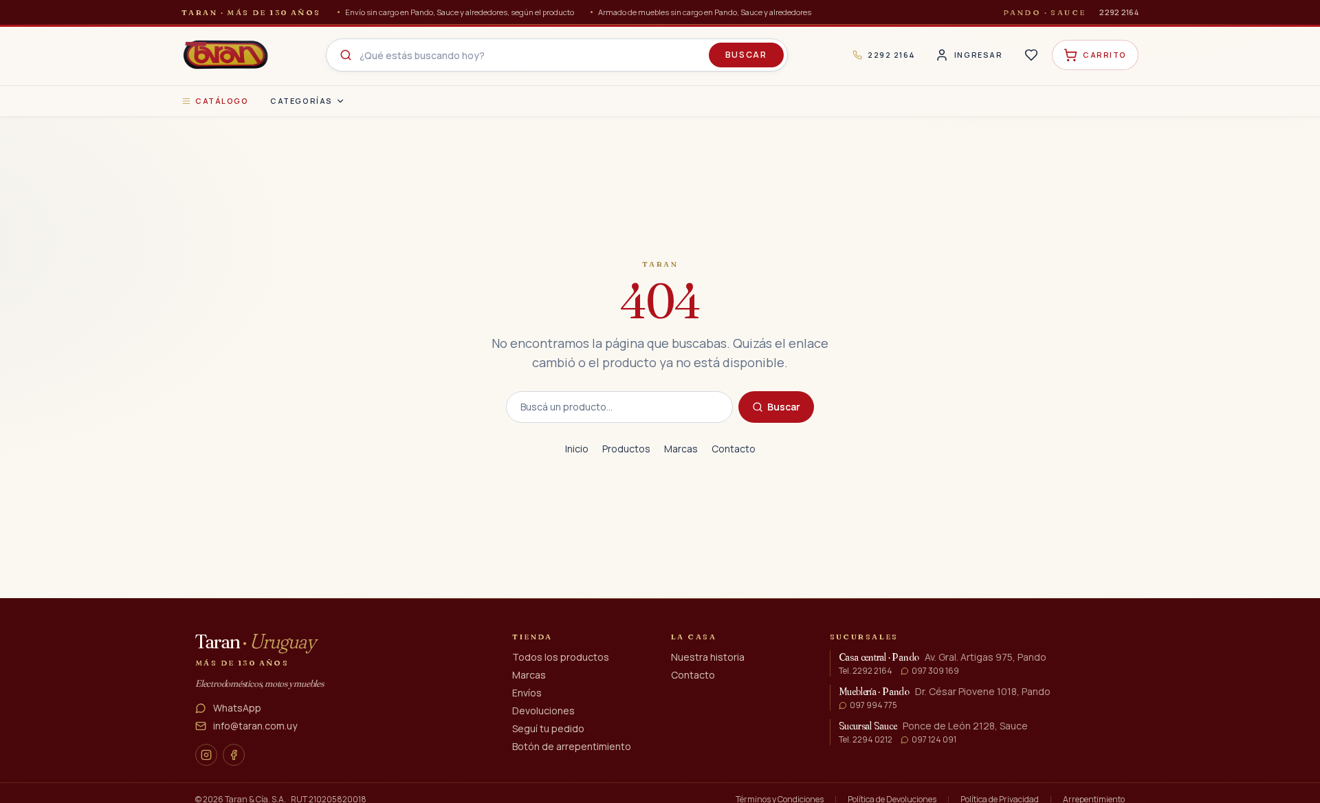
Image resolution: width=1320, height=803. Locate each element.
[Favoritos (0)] (1031, 55)
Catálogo (221, 101)
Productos (626, 448)
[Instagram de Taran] (206, 755)
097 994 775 (873, 705)
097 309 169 (935, 671)
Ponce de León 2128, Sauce (965, 725)
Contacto (734, 448)
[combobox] (557, 55)
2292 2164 (1118, 12)
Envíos (527, 692)
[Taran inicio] (226, 55)
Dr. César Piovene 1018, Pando (982, 691)
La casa (693, 636)
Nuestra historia (708, 656)
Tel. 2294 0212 (865, 739)
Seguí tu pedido (548, 728)
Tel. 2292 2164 (865, 671)
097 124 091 (934, 739)
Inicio (576, 448)
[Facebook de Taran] (234, 755)
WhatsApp (237, 707)
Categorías (301, 101)
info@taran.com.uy (255, 725)
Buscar (746, 54)
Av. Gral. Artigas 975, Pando (985, 656)
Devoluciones (543, 710)
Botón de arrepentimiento (571, 746)
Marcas (681, 448)
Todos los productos (560, 656)
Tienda (532, 636)
